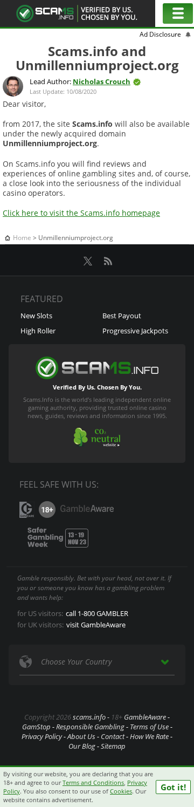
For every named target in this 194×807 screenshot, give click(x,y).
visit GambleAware (96, 625)
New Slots (36, 315)
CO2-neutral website (97, 437)
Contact (112, 736)
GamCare (26, 510)
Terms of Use (149, 726)
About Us (81, 736)
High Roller (38, 331)
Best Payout (121, 315)
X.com (87, 261)
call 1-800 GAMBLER (97, 613)
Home (22, 237)
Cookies (121, 791)
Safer (56, 537)
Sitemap (113, 746)
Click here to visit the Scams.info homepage (81, 213)
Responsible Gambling (90, 726)
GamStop (36, 726)
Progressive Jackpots (135, 331)
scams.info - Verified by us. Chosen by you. (77, 13)
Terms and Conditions (93, 782)
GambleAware (87, 509)
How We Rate (149, 736)
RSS (108, 261)
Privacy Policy (42, 736)
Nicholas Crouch (101, 81)
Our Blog (81, 746)
